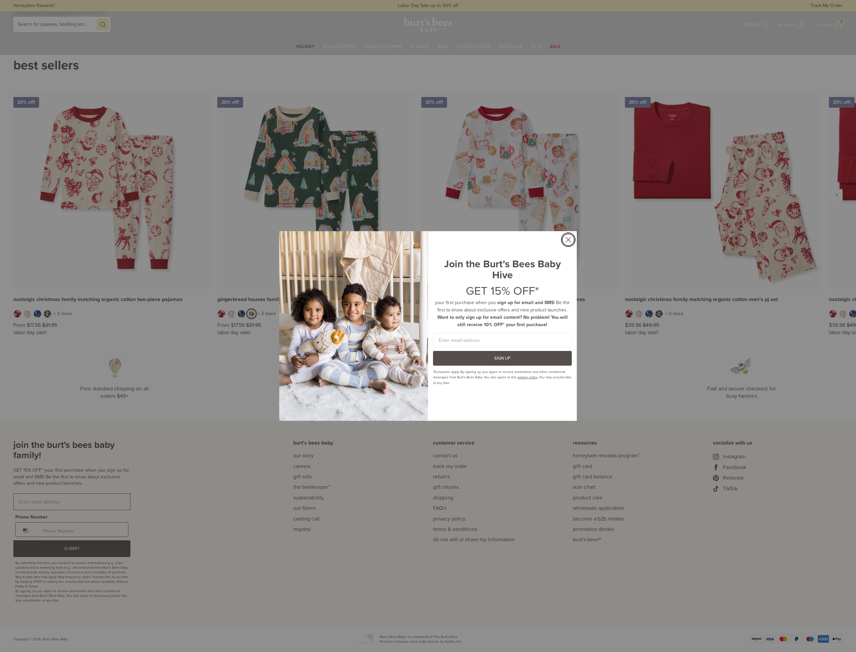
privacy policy (527, 377)
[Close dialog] (568, 240)
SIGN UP (502, 358)
